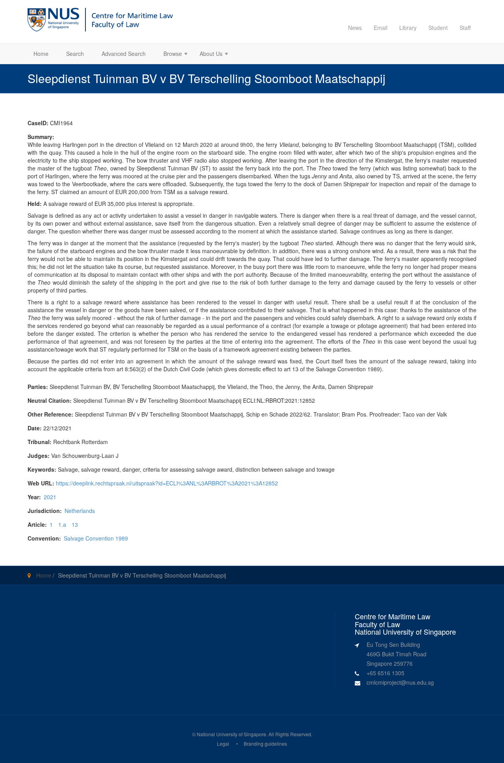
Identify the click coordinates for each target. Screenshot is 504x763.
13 (75, 524)
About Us (208, 54)
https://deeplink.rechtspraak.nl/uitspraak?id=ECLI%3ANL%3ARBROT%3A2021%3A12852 (167, 483)
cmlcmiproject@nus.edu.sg (400, 682)
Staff (465, 27)
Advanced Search (124, 53)
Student (438, 27)
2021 (50, 497)
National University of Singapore (231, 734)
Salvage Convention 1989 (96, 538)
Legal (223, 743)
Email (380, 27)
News (355, 27)
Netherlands (80, 511)
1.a (62, 524)
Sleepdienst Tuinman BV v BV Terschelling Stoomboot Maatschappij (142, 575)
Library (408, 27)
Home (40, 53)
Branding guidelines (265, 743)
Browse (170, 54)
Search (75, 53)
